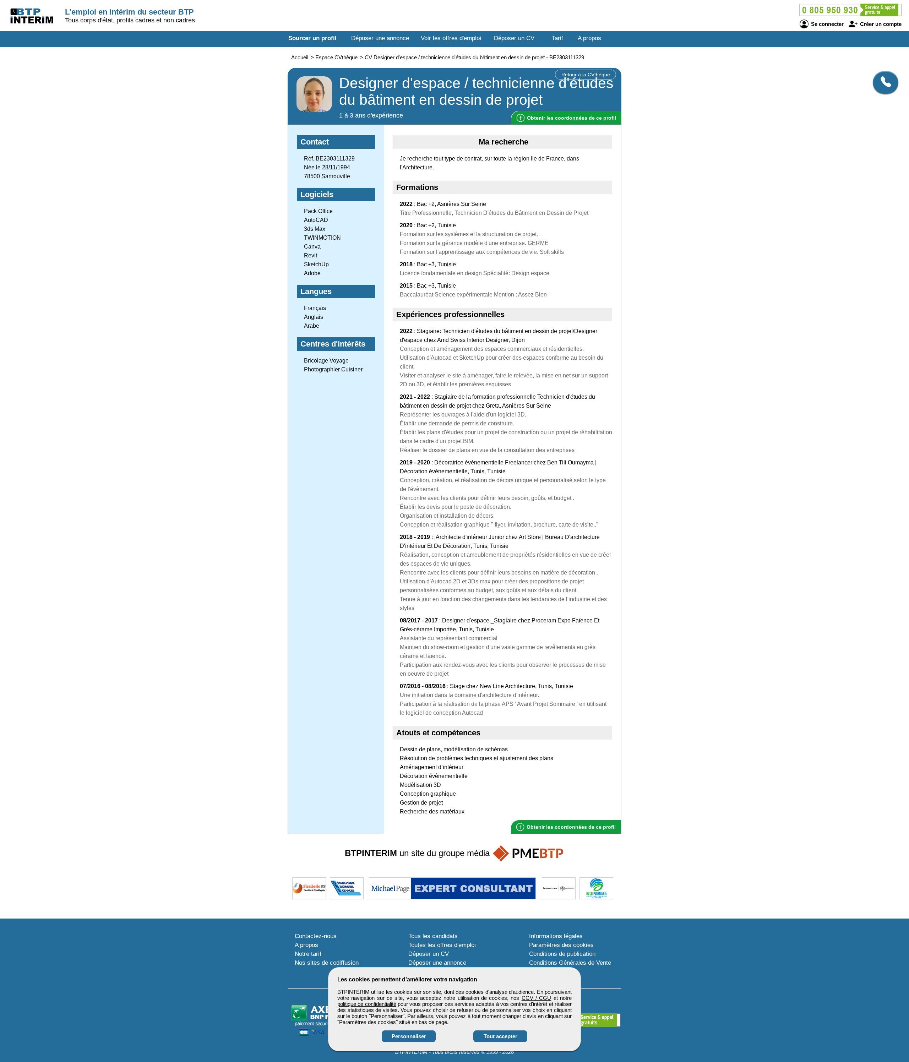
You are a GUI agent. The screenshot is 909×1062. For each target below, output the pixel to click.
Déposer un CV (514, 38)
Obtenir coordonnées (571, 118)
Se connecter (827, 24)
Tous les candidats (433, 936)
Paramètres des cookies (561, 945)
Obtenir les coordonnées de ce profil (570, 827)
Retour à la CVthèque (585, 74)
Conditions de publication (562, 954)
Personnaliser (409, 1036)
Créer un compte (880, 24)
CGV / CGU (536, 998)
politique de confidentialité (366, 1004)
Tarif (557, 38)
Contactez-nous (316, 936)
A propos (589, 38)
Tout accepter (500, 1036)
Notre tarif (308, 954)
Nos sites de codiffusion (327, 962)
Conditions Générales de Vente (570, 962)
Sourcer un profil (312, 38)
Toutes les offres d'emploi (442, 945)
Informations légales (556, 936)
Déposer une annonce (380, 38)
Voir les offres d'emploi (451, 38)
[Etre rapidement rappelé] (883, 82)
